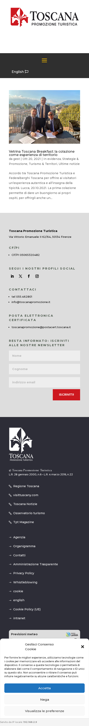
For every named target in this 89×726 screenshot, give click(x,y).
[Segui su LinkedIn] (12, 276)
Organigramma (24, 546)
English (18, 72)
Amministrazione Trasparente (35, 564)
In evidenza (52, 159)
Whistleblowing (25, 582)
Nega (44, 699)
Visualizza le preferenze (44, 711)
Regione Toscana (26, 486)
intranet (19, 618)
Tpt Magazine (23, 522)
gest (16, 159)
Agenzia (19, 537)
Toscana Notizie (25, 504)
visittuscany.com (25, 495)
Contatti (19, 555)
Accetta (44, 688)
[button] (83, 647)
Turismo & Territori (43, 164)
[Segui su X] (20, 276)
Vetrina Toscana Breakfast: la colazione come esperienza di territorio (42, 153)
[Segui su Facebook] (28, 276)
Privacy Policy (23, 573)
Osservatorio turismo (29, 513)
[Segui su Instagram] (37, 276)
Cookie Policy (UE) (27, 609)
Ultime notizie (69, 164)
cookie (18, 591)
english (18, 600)
